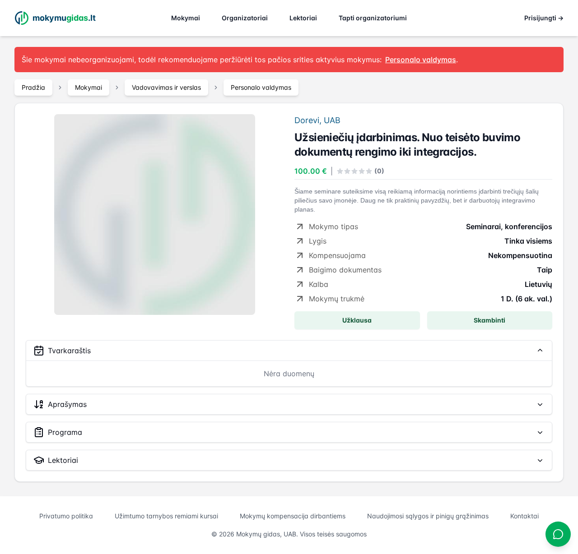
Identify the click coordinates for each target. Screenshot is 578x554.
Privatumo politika (66, 516)
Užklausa (357, 320)
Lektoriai (303, 18)
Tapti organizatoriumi (373, 18)
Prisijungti (544, 18)
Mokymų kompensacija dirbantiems (292, 516)
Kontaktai (524, 516)
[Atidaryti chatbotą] (558, 534)
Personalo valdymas (261, 87)
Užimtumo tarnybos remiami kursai (166, 516)
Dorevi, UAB (317, 120)
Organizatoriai (245, 18)
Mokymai (185, 18)
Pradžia (33, 87)
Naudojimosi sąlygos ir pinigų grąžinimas (428, 516)
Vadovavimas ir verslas (166, 87)
